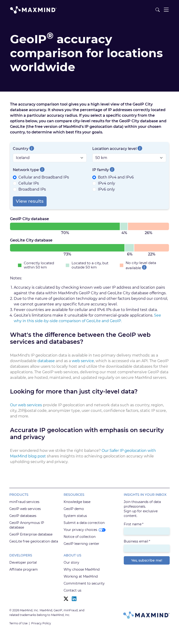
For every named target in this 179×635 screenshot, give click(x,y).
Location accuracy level (114, 148)
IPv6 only (106, 189)
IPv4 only (106, 183)
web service (83, 361)
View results (30, 201)
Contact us (72, 590)
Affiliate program (23, 569)
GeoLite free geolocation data (33, 541)
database (46, 361)
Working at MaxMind (81, 576)
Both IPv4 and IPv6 (116, 177)
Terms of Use (18, 623)
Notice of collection (80, 537)
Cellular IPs (28, 183)
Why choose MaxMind (82, 569)
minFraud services (24, 502)
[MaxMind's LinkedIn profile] (74, 598)
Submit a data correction (84, 523)
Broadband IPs (32, 189)
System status (75, 516)
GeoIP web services (25, 509)
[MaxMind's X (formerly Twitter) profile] (66, 598)
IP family (100, 170)
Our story (71, 562)
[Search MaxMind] (158, 10)
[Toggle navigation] (166, 10)
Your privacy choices (80, 530)
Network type (26, 170)
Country (20, 148)
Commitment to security (84, 583)
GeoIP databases (22, 516)
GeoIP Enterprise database (30, 534)
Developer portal (23, 562)
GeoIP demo (74, 509)
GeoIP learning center (81, 544)
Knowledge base (77, 502)
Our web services (26, 405)
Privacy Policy (41, 623)
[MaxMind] (33, 10)
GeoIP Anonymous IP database (26, 525)
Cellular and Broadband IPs (43, 177)
